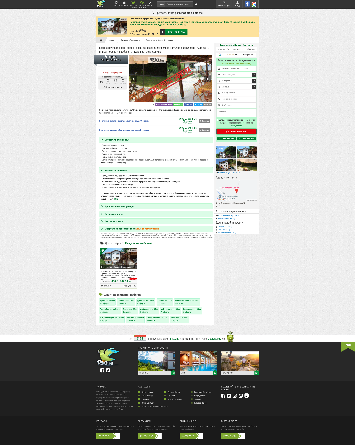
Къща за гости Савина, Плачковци (159, 40)
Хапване (197, 399)
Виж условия (236, 126)
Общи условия (200, 396)
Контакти (145, 399)
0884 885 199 (247, 138)
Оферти (117, 5)
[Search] (196, 4)
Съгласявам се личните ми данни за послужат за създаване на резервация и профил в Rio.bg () (237, 123)
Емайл (208, 105)
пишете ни (104, 435)
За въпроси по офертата (228, 216)
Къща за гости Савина (147, 228)
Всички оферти (174, 392)
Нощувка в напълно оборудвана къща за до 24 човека (124, 130)
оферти (251, 49)
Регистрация (224, 6)
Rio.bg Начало (147, 392)
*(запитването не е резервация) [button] (236, 64)
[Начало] (101, 40)
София (111, 40)
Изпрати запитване (237, 131)
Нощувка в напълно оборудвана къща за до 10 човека (124, 121)
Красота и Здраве (175, 399)
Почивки (124, 5)
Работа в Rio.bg (200, 403)
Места (149, 5)
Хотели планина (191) (226, 233)
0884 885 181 (227, 138)
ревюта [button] (239, 49)
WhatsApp (178, 105)
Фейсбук (189, 105)
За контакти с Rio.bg (226, 219)
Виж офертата (176, 32)
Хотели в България (133, 6)
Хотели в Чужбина (142, 6)
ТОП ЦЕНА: (112, 57)
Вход (237, 6)
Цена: (132, 31)
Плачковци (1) (223, 230)
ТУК (116, 199)
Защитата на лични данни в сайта (154, 407)
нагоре (348, 345)
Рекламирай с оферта (202, 392)
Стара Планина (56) (225, 227)
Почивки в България (129, 40)
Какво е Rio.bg (147, 396)
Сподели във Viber (164, 105)
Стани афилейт (147, 403)
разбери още (146, 435)
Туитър (199, 105)
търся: (161, 4)
